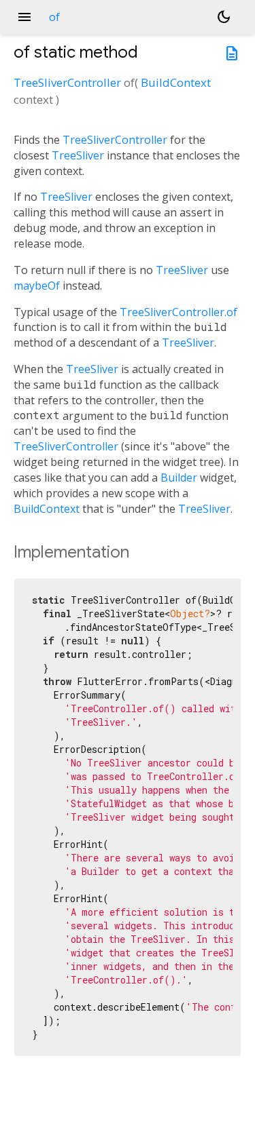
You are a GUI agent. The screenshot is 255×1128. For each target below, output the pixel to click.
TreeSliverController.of (178, 312)
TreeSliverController (67, 82)
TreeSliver (78, 155)
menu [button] (24, 17)
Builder (178, 477)
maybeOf (37, 285)
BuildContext (176, 82)
